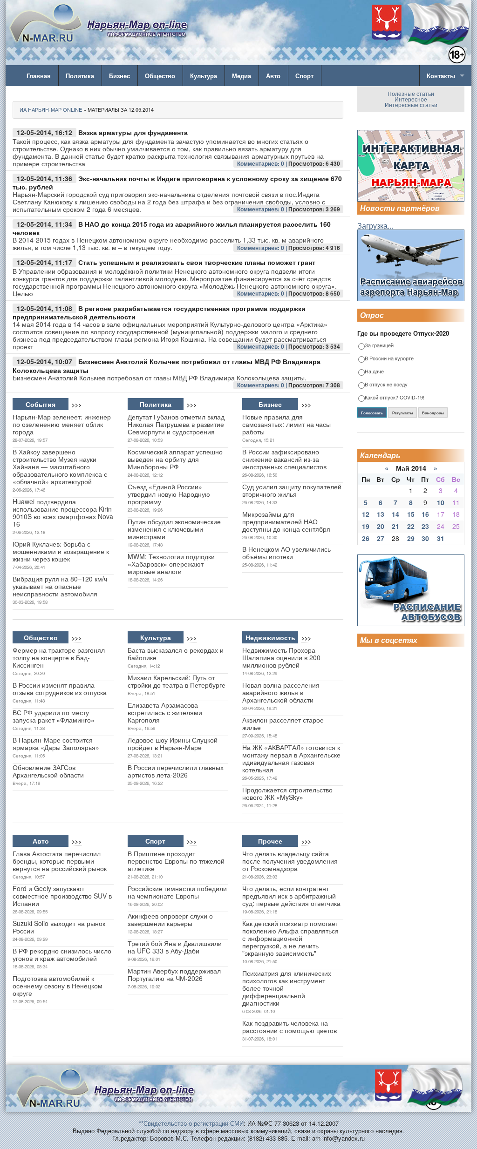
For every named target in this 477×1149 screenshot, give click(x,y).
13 (380, 514)
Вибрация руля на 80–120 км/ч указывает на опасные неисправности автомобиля (60, 586)
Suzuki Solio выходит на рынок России (59, 927)
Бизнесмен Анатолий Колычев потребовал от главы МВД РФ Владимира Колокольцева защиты (166, 366)
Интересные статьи (411, 104)
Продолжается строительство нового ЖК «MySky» (287, 793)
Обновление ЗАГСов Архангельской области (48, 771)
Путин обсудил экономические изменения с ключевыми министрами (174, 529)
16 (425, 514)
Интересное (411, 99)
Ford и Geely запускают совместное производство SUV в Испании (62, 896)
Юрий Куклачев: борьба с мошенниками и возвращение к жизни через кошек (61, 551)
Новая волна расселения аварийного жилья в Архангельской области (281, 692)
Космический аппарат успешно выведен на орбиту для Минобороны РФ (175, 459)
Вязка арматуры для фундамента (133, 132)
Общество (160, 75)
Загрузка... (375, 225)
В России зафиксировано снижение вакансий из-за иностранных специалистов (284, 459)
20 (380, 526)
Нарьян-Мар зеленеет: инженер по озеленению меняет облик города (62, 424)
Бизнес (119, 75)
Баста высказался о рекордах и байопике (176, 653)
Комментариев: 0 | (262, 163)
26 (365, 538)
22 (411, 526)
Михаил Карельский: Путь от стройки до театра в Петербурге (176, 681)
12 (365, 514)
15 (411, 514)
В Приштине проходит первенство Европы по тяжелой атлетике (176, 861)
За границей (379, 345)
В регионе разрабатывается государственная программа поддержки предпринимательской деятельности (159, 313)
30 (425, 538)
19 (365, 526)
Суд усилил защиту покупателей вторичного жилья (291, 490)
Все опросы (433, 413)
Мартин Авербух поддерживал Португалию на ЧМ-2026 (174, 974)
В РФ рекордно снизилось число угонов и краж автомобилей (62, 954)
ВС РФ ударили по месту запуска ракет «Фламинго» (54, 716)
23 (425, 526)
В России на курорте (389, 358)
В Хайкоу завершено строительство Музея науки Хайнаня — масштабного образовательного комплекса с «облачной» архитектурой (60, 466)
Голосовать (372, 413)
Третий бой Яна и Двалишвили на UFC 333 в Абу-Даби (175, 947)
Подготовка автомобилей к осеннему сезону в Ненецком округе (57, 985)
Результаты (402, 413)
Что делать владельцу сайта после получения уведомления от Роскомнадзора (290, 861)
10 (440, 502)
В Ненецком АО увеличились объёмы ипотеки (286, 552)
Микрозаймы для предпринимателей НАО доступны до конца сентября (286, 521)
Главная (39, 75)
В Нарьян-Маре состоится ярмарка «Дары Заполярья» (56, 743)
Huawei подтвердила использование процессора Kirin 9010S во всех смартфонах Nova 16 (63, 512)
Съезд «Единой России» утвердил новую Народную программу (169, 494)
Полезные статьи (411, 93)
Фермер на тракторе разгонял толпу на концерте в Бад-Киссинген (59, 657)
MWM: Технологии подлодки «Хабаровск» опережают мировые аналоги (171, 564)
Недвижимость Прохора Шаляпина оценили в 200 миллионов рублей (281, 657)
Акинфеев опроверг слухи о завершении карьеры (170, 919)
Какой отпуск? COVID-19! (394, 397)
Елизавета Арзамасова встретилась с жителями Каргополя (165, 712)
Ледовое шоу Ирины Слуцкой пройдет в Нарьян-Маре (173, 743)
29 (411, 538)
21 (395, 526)
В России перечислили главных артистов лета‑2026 (176, 771)
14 (395, 514)
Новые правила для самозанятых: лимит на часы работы (286, 424)
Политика (80, 75)
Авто (273, 75)
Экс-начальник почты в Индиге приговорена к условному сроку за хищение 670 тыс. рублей (177, 183)
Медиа (241, 75)
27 (380, 538)
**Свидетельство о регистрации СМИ (191, 1123)
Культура (203, 75)
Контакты (441, 75)
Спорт (304, 75)
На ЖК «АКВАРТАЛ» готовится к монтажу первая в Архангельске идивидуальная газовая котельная (291, 758)
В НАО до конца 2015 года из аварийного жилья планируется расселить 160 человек (172, 228)
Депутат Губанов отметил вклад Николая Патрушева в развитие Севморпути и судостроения (176, 424)
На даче (374, 371)
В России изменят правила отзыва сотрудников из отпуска (60, 688)
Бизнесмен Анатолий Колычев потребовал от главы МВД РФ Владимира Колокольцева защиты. (160, 377)
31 (440, 538)
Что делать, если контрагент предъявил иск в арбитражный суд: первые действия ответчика (291, 896)
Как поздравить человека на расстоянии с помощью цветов (289, 1026)
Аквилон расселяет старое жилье (283, 723)
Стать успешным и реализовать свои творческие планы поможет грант (196, 262)
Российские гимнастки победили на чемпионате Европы (177, 892)
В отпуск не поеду (386, 384)
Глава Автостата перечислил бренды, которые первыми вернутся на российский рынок (60, 861)
